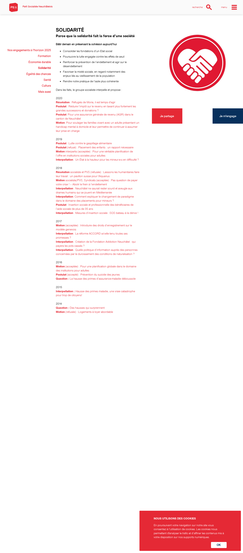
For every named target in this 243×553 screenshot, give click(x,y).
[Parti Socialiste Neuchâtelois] (13, 7)
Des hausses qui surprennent (80, 307)
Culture (46, 85)
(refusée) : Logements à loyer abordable (84, 312)
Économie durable (39, 62)
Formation (44, 56)
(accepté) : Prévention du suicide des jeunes (88, 274)
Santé (47, 80)
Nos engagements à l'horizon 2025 (29, 50)
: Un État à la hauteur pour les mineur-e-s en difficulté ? (97, 159)
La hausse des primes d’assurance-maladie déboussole (96, 278)
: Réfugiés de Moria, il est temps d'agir (85, 102)
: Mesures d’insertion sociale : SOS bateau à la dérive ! (97, 213)
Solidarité (44, 68)
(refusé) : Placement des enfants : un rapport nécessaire (94, 147)
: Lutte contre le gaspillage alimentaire (84, 143)
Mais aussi (44, 91)
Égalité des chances (38, 74)
